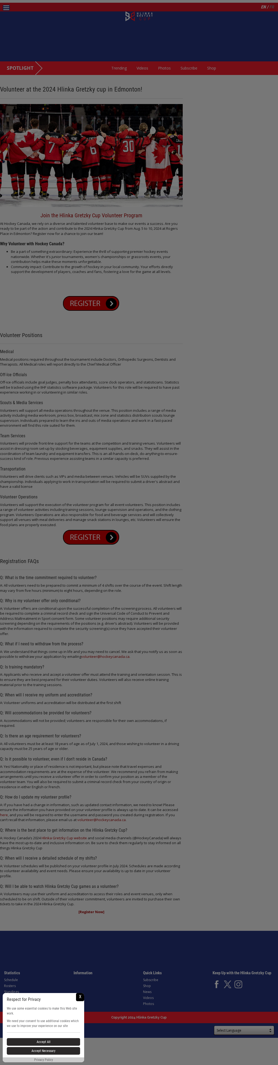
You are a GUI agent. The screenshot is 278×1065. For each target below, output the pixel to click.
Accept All (43, 1042)
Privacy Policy (43, 1060)
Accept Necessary (43, 1051)
